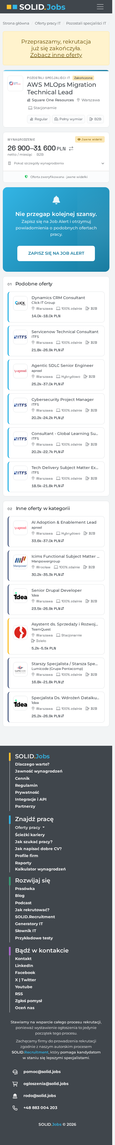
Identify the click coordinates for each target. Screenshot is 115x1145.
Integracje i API (31, 799)
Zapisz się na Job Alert (56, 253)
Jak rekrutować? (32, 909)
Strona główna (16, 23)
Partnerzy (25, 806)
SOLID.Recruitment (35, 916)
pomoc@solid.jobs (42, 1071)
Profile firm (26, 855)
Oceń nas (24, 1007)
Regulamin (26, 785)
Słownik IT (25, 930)
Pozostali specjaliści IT (86, 23)
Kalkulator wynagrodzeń (40, 869)
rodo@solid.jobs (39, 1095)
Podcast (23, 902)
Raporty (23, 862)
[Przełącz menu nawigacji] (100, 6)
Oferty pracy (28, 827)
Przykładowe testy (34, 937)
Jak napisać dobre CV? (38, 848)
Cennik (22, 778)
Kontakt (23, 958)
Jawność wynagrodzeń (39, 771)
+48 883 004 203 (40, 1107)
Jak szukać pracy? (33, 841)
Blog (20, 895)
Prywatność (27, 792)
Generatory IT (29, 923)
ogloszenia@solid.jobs (45, 1083)
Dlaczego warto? (32, 764)
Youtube (23, 986)
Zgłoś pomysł (28, 1000)
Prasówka (25, 888)
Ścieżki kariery (30, 834)
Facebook (25, 972)
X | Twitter (25, 979)
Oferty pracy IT (48, 23)
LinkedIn (24, 965)
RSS (19, 993)
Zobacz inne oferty (56, 55)
